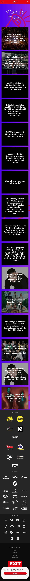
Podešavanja (15, 576)
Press (15, 556)
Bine (15, 550)
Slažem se (15, 573)
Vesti (15, 552)
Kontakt (15, 558)
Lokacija (15, 554)
